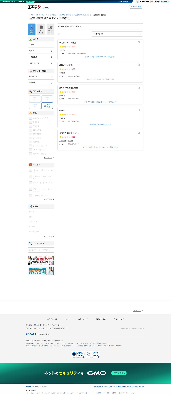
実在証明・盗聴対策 (31, 345)
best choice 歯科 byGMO (57, 328)
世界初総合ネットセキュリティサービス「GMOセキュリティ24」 (43, 343)
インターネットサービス (32, 393)
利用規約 (29, 325)
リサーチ (91, 393)
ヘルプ (67, 319)
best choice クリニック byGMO (36, 328)
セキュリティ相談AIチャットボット (99, 343)
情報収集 (98, 393)
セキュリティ (70, 393)
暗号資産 (114, 393)
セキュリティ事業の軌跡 (115, 345)
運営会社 (36, 325)
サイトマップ (119, 319)
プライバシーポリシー (50, 325)
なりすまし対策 (102, 345)
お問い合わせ (83, 319)
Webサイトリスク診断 (82, 343)
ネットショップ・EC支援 (48, 393)
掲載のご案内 (101, 319)
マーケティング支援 (82, 393)
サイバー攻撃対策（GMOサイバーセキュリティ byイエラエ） (55, 345)
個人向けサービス (123, 393)
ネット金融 (106, 393)
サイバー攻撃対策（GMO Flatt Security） (85, 345)
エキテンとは (52, 319)
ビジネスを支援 (61, 393)
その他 (132, 393)
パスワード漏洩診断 (68, 343)
